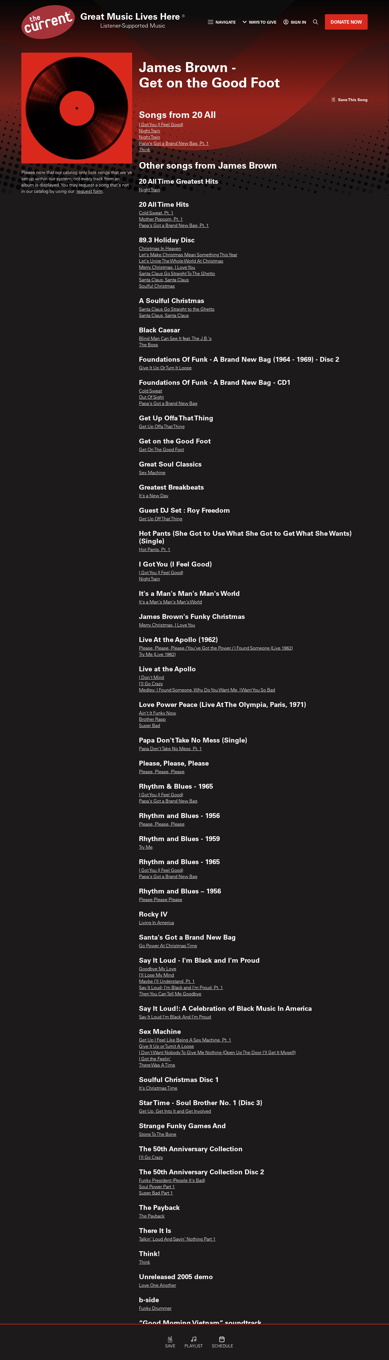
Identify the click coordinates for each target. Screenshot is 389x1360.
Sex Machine (152, 473)
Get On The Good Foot (161, 450)
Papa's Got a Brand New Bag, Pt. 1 (174, 144)
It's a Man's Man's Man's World (170, 602)
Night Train (149, 131)
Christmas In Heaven (160, 249)
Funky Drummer (155, 1308)
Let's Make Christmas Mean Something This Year (188, 255)
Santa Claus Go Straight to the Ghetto (176, 309)
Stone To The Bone (157, 1134)
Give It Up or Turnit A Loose (166, 1046)
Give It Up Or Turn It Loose (165, 368)
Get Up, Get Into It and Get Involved (175, 1111)
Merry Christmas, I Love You (167, 267)
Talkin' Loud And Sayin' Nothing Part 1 (177, 1239)
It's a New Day (153, 496)
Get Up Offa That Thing (162, 427)
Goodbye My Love (157, 969)
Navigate (226, 22)
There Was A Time (157, 1065)
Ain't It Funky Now (157, 713)
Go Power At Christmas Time (168, 946)
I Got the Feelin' (155, 1059)
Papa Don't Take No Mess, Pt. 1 (170, 749)
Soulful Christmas (157, 286)
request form (90, 191)
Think (144, 150)
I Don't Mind (151, 678)
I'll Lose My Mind (156, 975)
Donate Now (346, 22)
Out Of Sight (151, 397)
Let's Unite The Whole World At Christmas (181, 261)
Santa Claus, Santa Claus (164, 280)
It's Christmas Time (158, 1088)
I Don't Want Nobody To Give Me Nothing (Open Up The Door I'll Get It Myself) (217, 1053)
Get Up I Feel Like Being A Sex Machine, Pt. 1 (185, 1040)
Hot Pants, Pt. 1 (154, 550)
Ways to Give (263, 22)
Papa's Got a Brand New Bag (168, 404)
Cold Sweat (150, 391)
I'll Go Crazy (151, 684)
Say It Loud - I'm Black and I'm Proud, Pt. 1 (181, 988)
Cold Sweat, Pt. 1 (156, 213)
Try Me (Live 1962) (157, 655)
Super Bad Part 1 (156, 1193)
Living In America (156, 923)
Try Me (146, 847)
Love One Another (157, 1285)
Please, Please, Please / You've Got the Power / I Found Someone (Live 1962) (216, 648)
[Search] (315, 22)
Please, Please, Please (162, 772)
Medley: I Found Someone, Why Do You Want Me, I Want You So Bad (207, 690)
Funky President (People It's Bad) (172, 1181)
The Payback (152, 1216)
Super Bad (149, 726)
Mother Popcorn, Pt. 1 (161, 219)
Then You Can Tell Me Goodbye (170, 994)
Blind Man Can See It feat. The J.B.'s (175, 339)
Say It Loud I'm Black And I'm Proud (175, 1017)
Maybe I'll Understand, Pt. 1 (167, 981)
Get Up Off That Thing (160, 519)
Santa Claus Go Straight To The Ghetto (177, 274)
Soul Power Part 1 (157, 1187)
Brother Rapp (152, 719)
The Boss (148, 345)
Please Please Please (160, 900)
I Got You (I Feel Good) (161, 125)
